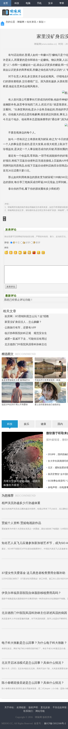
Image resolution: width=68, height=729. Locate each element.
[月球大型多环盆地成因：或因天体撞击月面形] (22, 459)
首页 (5, 3)
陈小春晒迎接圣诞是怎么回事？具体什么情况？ (33, 682)
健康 (43, 424)
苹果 (61, 3)
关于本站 (9, 707)
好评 (27, 242)
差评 (38, 242)
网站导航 (40, 711)
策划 (41, 21)
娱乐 (26, 424)
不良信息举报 (60, 707)
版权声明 (33, 707)
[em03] (15, 252)
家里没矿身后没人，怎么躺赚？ (23, 321)
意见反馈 (45, 707)
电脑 (28, 3)
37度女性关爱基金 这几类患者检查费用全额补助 (33, 573)
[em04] (20, 252)
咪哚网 (20, 21)
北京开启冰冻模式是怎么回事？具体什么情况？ (33, 662)
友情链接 (21, 707)
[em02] (11, 252)
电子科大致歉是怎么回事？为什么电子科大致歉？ (34, 642)
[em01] (6, 252)
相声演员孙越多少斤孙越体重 (21, 503)
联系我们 (28, 711)
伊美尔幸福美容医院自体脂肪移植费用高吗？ (31, 593)
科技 (17, 3)
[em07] (34, 252)
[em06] (29, 252)
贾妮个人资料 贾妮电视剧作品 (21, 523)
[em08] (39, 252)
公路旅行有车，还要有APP (20, 327)
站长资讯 (31, 21)
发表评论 (11, 286)
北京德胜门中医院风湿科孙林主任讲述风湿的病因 (34, 613)
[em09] (43, 252)
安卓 (50, 3)
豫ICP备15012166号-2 (55, 723)
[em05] (25, 252)
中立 (17, 242)
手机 (39, 3)
